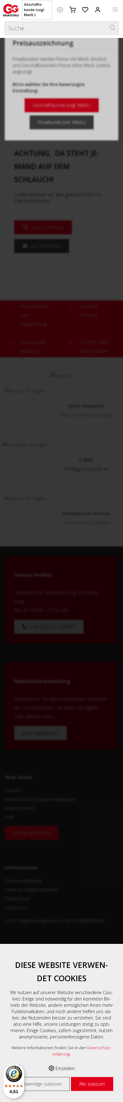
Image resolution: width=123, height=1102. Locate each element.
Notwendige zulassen (40, 1084)
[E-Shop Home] (11, 9)
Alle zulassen (92, 1084)
